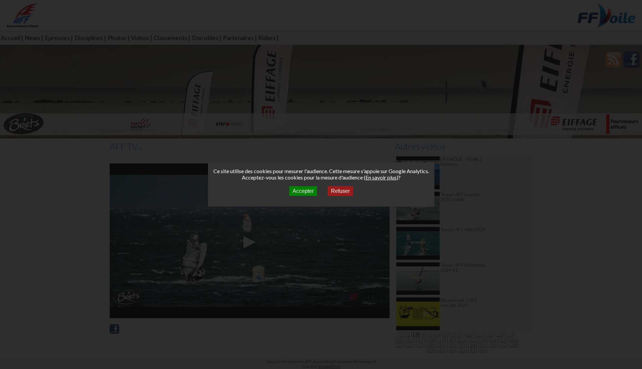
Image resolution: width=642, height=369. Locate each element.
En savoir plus (381, 177)
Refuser (340, 191)
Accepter (303, 191)
